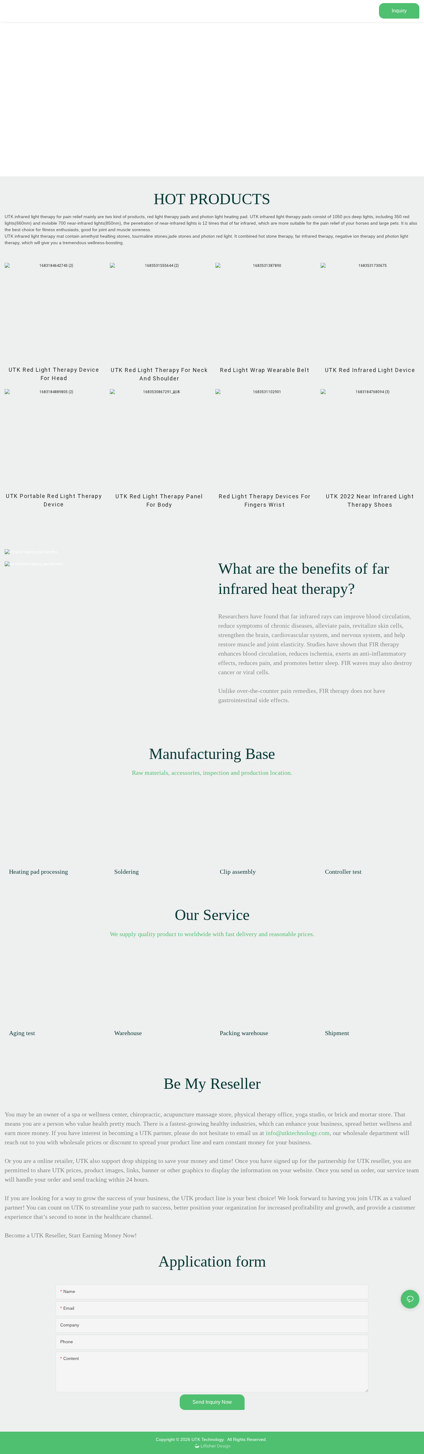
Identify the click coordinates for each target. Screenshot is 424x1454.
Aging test (22, 1033)
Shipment (337, 1033)
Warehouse (128, 1033)
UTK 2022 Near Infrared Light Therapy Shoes (370, 500)
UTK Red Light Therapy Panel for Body (159, 500)
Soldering (126, 871)
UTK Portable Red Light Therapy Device (54, 500)
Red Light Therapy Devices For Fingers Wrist (264, 500)
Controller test (343, 871)
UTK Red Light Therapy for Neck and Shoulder (159, 374)
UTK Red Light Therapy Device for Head (54, 373)
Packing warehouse (244, 1033)
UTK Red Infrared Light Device (370, 370)
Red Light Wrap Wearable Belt (264, 370)
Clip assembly (238, 871)
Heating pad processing (38, 871)
